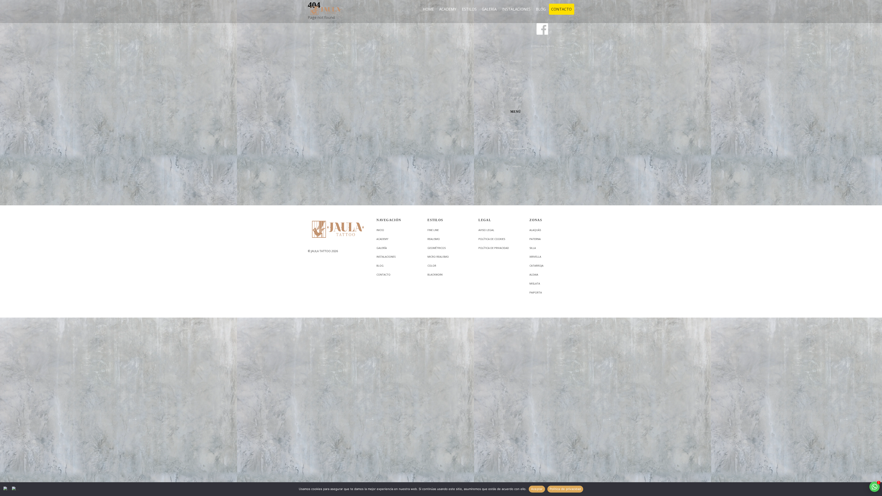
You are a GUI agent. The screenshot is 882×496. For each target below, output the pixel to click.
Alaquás (535, 230)
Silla (532, 248)
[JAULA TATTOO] (326, 13)
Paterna (535, 239)
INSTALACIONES (516, 9)
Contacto (515, 61)
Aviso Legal (486, 230)
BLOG (541, 9)
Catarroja (536, 265)
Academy (516, 97)
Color (431, 265)
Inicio (513, 121)
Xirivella (535, 256)
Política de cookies (491, 239)
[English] (7, 489)
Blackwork (435, 274)
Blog (513, 70)
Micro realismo (438, 256)
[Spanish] (16, 489)
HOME (428, 9)
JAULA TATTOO (321, 251)
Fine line (433, 230)
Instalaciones (518, 148)
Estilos (514, 88)
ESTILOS (469, 9)
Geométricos (436, 248)
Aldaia (533, 274)
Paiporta (535, 292)
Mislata (534, 283)
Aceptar (537, 489)
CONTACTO (561, 9)
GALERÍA (489, 9)
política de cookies (542, 46)
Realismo (433, 239)
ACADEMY (447, 9)
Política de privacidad (493, 248)
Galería (514, 79)
